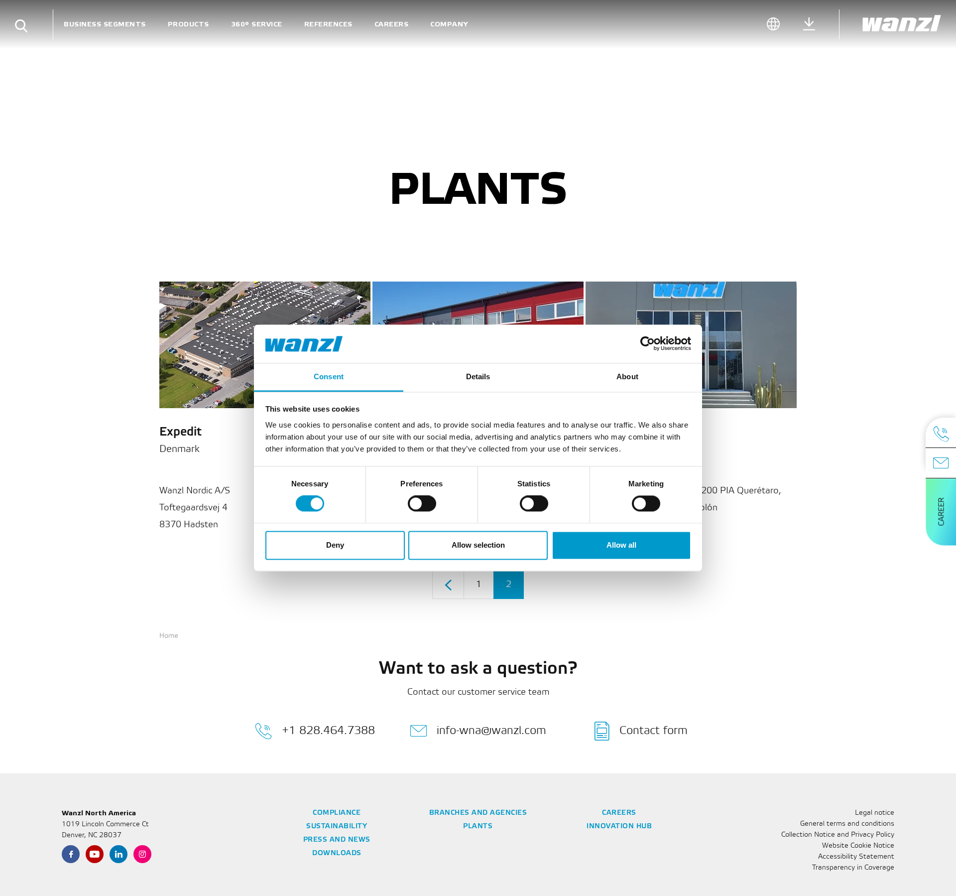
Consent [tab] (329, 376)
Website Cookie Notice (858, 846)
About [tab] (627, 376)
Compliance (336, 813)
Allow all (621, 545)
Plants (477, 826)
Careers (391, 24)
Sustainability (336, 826)
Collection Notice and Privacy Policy (837, 835)
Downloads (336, 853)
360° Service (256, 24)
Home (168, 636)
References (328, 24)
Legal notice (874, 813)
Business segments (105, 24)
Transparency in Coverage (853, 868)
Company (449, 24)
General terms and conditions (847, 824)
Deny (335, 545)
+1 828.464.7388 (328, 731)
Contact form (653, 731)
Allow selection (478, 545)
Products (188, 24)
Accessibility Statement (856, 857)
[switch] (422, 504)
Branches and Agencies (478, 813)
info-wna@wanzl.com (491, 731)
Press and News (336, 840)
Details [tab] (478, 376)
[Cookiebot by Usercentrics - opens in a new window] (647, 343)
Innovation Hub (619, 826)
